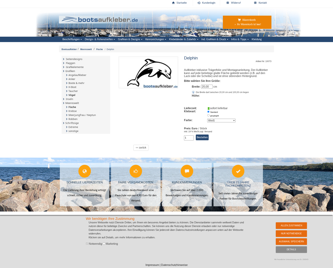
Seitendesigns (74, 59)
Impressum (152, 264)
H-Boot (72, 87)
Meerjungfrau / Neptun (82, 115)
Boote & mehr (76, 83)
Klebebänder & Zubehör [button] (182, 39)
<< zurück (141, 148)
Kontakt (263, 3)
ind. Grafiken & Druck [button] (213, 39)
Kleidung (257, 39)
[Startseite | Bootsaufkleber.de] (100, 19)
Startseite (182, 3)
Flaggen (70, 63)
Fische (99, 49)
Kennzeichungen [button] (154, 39)
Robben (73, 119)
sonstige (73, 131)
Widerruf (236, 3)
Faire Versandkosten (135, 182)
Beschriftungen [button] (71, 39)
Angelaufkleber (77, 75)
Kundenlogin (208, 3)
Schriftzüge (72, 123)
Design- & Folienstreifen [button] (99, 39)
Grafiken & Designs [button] (129, 39)
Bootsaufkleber (69, 49)
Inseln (69, 99)
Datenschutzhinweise (174, 264)
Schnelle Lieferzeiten (84, 182)
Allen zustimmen (291, 225)
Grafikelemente (75, 67)
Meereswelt (86, 49)
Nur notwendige (291, 233)
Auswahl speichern (291, 241)
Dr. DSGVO (304, 259)
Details (291, 249)
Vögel (72, 95)
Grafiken (70, 71)
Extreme (73, 127)
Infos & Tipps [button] (238, 39)
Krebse (73, 111)
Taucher (73, 91)
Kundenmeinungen (187, 182)
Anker (72, 79)
